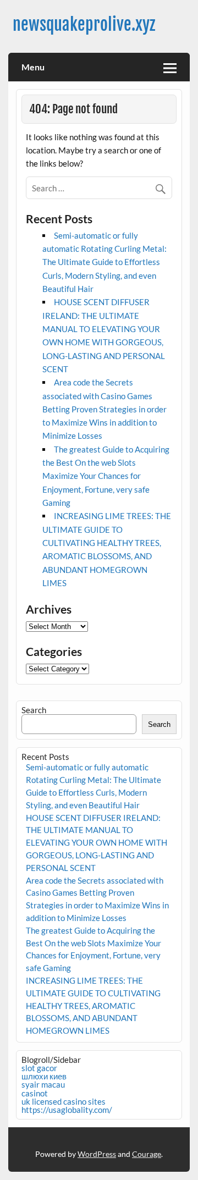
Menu (33, 67)
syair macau (43, 1084)
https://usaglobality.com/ (66, 1110)
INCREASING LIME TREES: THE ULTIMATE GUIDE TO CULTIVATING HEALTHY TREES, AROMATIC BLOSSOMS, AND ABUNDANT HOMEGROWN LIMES (93, 1005)
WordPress (97, 1154)
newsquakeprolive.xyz (84, 24)
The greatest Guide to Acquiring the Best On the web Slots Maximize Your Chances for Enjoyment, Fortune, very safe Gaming (105, 476)
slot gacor (39, 1068)
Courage (146, 1154)
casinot (34, 1093)
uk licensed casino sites (63, 1101)
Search (33, 710)
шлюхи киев (44, 1076)
